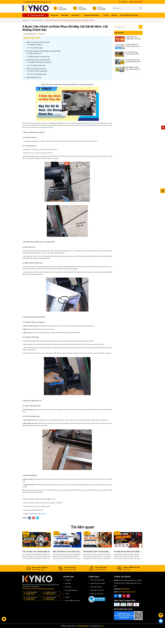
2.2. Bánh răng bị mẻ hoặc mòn (38, 57)
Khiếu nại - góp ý (51, 593)
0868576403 (125, 589)
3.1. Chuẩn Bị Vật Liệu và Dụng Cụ (39, 62)
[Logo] (35, 8)
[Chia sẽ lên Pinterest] (33, 517)
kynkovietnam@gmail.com (127, 592)
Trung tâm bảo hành (91, 15)
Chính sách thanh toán (97, 580)
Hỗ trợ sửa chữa (51, 598)
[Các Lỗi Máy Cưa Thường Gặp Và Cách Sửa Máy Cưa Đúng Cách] (36, 540)
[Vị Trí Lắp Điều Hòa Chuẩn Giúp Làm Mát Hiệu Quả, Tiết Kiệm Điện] (120, 54)
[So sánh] (59, 8)
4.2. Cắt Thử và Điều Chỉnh (37, 74)
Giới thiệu (64, 15)
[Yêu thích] (79, 8)
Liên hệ (114, 15)
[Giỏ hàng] (99, 8)
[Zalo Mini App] (128, 615)
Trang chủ (54, 15)
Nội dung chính (31, 38)
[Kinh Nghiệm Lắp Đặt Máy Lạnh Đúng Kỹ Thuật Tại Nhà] (120, 69)
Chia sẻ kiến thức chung (129, 15)
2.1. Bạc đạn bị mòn (34, 53)
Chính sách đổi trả (96, 587)
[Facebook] (115, 596)
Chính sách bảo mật (96, 593)
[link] (37, 513)
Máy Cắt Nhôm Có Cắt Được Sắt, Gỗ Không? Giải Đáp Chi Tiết (66, 551)
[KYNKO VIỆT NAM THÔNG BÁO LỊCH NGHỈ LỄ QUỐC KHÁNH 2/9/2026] (120, 39)
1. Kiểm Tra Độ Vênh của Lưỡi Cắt (37, 42)
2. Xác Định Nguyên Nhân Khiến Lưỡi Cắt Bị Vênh (43, 51)
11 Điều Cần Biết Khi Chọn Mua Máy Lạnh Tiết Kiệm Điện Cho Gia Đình (133, 45)
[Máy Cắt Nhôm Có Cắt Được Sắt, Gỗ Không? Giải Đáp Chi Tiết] (67, 540)
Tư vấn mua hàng (31, 593)
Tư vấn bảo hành (31, 598)
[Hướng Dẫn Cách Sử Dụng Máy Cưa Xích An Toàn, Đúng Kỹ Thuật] (97, 540)
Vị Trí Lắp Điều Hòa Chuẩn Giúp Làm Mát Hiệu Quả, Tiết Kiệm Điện (133, 53)
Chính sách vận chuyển (97, 583)
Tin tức (105, 15)
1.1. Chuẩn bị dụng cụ (34, 44)
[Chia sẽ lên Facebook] (29, 517)
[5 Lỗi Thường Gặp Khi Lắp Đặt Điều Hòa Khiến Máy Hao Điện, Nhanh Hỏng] (120, 62)
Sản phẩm (75, 15)
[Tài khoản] (123, 2)
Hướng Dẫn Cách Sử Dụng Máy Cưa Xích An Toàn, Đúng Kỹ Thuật (97, 551)
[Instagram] (128, 596)
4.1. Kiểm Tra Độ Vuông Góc (37, 71)
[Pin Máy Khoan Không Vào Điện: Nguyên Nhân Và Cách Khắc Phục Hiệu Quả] (128, 540)
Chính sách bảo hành (97, 590)
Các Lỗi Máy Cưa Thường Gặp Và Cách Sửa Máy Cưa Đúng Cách (35, 551)
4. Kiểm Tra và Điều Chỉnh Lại (36, 69)
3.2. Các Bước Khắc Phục (36, 65)
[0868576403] (136, 2)
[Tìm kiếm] (140, 8)
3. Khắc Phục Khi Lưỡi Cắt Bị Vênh (37, 60)
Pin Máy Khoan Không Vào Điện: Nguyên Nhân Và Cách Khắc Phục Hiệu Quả (128, 551)
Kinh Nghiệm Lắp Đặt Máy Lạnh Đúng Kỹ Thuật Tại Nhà (133, 68)
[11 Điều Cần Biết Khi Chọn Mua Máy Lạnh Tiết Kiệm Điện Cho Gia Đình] (120, 47)
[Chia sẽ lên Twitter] (37, 517)
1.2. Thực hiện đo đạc (35, 48)
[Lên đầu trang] (161, 610)
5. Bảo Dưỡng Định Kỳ (33, 77)
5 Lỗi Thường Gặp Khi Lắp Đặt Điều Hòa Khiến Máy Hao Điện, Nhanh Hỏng (133, 61)
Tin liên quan (82, 527)
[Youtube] (124, 596)
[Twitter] (120, 596)
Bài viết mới (119, 33)
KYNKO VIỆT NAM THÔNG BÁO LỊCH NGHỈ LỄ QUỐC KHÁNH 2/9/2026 (133, 38)
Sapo (102, 626)
